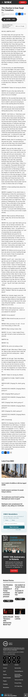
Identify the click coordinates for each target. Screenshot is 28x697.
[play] (2, 695)
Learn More (14, 570)
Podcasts (5, 684)
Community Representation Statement (18, 675)
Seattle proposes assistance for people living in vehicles (13, 491)
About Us (5, 664)
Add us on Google (19, 26)
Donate (23, 2)
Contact (5, 668)
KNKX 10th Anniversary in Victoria (14, 558)
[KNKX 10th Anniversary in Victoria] (14, 544)
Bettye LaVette (17, 618)
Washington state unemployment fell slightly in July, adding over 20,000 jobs (13, 505)
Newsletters (6, 687)
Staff (4, 671)
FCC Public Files (18, 686)
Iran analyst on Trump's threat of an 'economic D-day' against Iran (20, 590)
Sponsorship (18, 668)
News (13, 520)
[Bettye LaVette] (20, 611)
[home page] (8, 2)
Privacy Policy (18, 529)
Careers (17, 664)
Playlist (5, 681)
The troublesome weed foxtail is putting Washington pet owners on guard (13, 498)
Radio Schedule (7, 677)
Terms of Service (19, 679)
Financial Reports (19, 671)
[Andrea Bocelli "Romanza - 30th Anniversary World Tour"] (8, 611)
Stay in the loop (14, 527)
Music (7, 520)
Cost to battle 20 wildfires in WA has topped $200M (14, 484)
